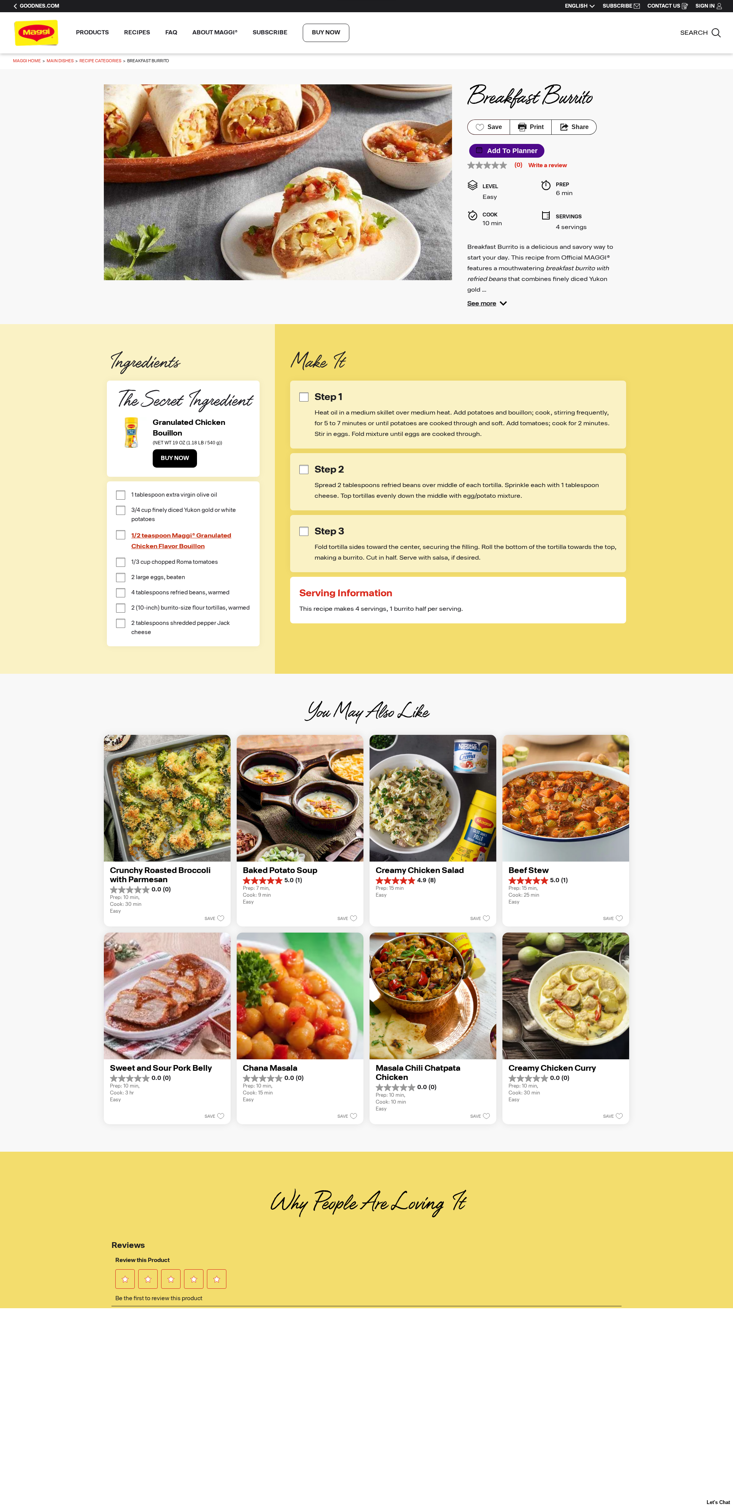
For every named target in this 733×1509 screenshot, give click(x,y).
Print (537, 127)
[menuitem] (92, 33)
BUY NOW (326, 32)
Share (580, 127)
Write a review (547, 165)
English (576, 6)
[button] (487, 303)
